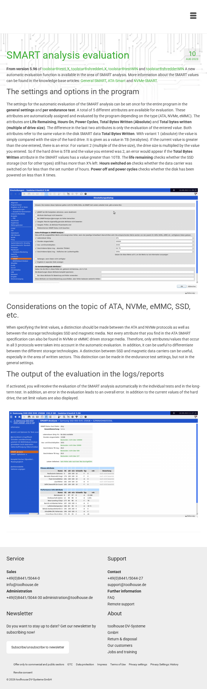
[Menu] (152, 16)
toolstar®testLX (56, 69)
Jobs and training (122, 652)
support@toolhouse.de (127, 585)
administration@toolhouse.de (68, 597)
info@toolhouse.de (22, 585)
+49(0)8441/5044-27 (125, 578)
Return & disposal (122, 639)
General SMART (93, 81)
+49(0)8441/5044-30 (24, 597)
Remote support (121, 604)
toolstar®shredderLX (89, 69)
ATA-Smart (117, 81)
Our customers (120, 645)
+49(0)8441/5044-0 (23, 578)
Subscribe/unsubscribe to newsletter (37, 647)
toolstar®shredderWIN (165, 69)
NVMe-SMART (145, 81)
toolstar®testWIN (123, 69)
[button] (138, 664)
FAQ (111, 597)
